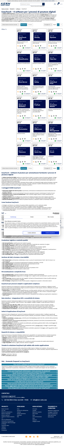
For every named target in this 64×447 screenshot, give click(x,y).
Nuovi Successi (5, 409)
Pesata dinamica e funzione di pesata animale (54, 42)
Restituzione (51, 416)
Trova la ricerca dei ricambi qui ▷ (38, 6)
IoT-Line (3, 410)
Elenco (31, 24)
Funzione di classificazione (23, 63)
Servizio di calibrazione (22, 410)
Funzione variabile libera (39, 63)
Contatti (34, 410)
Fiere (18, 409)
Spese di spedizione (53, 413)
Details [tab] (32, 216)
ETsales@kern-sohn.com (11, 355)
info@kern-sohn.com (40, 400)
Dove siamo (35, 413)
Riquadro (24, 24)
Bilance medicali (6, 415)
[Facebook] (26, 437)
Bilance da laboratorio (7, 412)
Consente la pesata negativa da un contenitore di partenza (55, 65)
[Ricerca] (43, 4)
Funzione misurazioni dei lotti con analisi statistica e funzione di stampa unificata (23, 111)
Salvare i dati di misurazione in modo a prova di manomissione (22, 88)
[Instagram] (37, 437)
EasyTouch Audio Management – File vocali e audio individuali (54, 135)
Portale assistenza (21, 413)
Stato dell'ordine (52, 415)
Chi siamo (34, 409)
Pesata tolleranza (21, 156)
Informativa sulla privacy (56, 437)
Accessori (4, 428)
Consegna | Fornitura (53, 412)
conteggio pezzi (20, 251)
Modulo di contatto (37, 412)
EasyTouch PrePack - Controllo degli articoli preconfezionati (38, 110)
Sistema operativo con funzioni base (22, 42)
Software (18, 9)
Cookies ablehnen (32, 232)
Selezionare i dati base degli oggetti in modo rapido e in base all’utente (39, 158)
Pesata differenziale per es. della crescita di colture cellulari (39, 135)
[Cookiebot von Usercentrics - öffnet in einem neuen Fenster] (53, 213)
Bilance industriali (6, 413)
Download (19, 415)
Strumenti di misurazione (8, 421)
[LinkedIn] (34, 437)
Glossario (34, 419)
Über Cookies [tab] (51, 216)
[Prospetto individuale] (25, 46)
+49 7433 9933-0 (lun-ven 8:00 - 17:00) (16, 400)
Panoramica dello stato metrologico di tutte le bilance (38, 88)
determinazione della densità (19, 320)
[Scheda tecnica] (22, 46)
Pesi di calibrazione (6, 419)
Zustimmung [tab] (13, 216)
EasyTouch (24, 9)
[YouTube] (30, 437)
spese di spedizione (39, 444)
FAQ (18, 416)
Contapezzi (51, 156)
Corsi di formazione (37, 416)
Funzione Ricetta (21, 133)
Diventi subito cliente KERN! (48, 1)
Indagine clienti (36, 421)
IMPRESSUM (56, 436)
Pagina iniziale (5, 9)
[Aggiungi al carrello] (18, 46)
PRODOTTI (12, 9)
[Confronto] (20, 46)
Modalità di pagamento (53, 410)
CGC (61, 436)
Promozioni (4, 430)
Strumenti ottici (5, 425)
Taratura (19, 412)
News (33, 415)
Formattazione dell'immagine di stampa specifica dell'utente (54, 88)
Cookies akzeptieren (50, 232)
